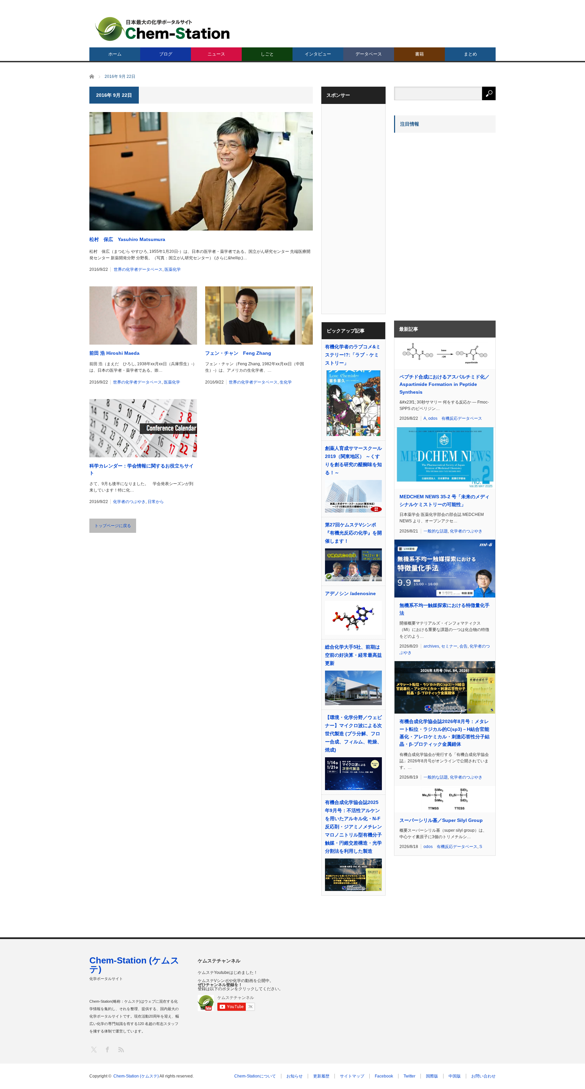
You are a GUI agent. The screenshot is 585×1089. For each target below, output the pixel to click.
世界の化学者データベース (138, 269)
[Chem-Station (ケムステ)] (163, 29)
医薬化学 (173, 269)
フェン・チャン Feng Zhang (238, 353)
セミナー (449, 646)
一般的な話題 (436, 531)
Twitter (409, 1076)
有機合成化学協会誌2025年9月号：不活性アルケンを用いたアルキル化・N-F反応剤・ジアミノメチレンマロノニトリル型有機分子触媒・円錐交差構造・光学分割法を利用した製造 (353, 827)
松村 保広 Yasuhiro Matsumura (127, 239)
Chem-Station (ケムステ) (134, 964)
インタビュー (318, 54)
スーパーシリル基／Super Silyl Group (441, 820)
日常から (156, 501)
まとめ (470, 54)
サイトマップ (352, 1076)
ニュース (216, 54)
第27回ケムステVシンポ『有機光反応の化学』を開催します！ (353, 533)
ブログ (165, 54)
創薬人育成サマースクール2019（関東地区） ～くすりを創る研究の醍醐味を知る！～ (353, 460)
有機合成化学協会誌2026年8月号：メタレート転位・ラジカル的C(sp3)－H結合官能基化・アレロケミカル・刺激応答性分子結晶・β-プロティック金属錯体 (444, 733)
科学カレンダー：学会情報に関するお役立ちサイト (141, 469)
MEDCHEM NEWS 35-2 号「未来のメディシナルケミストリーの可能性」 (444, 500)
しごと (267, 54)
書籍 (419, 54)
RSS (120, 1049)
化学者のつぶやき (129, 501)
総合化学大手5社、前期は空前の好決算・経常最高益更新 (353, 655)
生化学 (286, 382)
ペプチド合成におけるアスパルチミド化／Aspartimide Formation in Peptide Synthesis (444, 384)
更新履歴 (321, 1076)
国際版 (432, 1076)
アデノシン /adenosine (350, 593)
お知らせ (294, 1076)
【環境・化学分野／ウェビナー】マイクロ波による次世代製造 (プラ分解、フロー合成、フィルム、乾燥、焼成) (353, 734)
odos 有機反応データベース (455, 418)
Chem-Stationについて (255, 1076)
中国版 (455, 1076)
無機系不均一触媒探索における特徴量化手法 (444, 609)
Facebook (384, 1076)
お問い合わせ (483, 1076)
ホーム (115, 54)
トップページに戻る (112, 525)
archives (431, 646)
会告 (463, 646)
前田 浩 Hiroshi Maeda (114, 353)
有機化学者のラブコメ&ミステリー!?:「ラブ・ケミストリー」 (353, 355)
